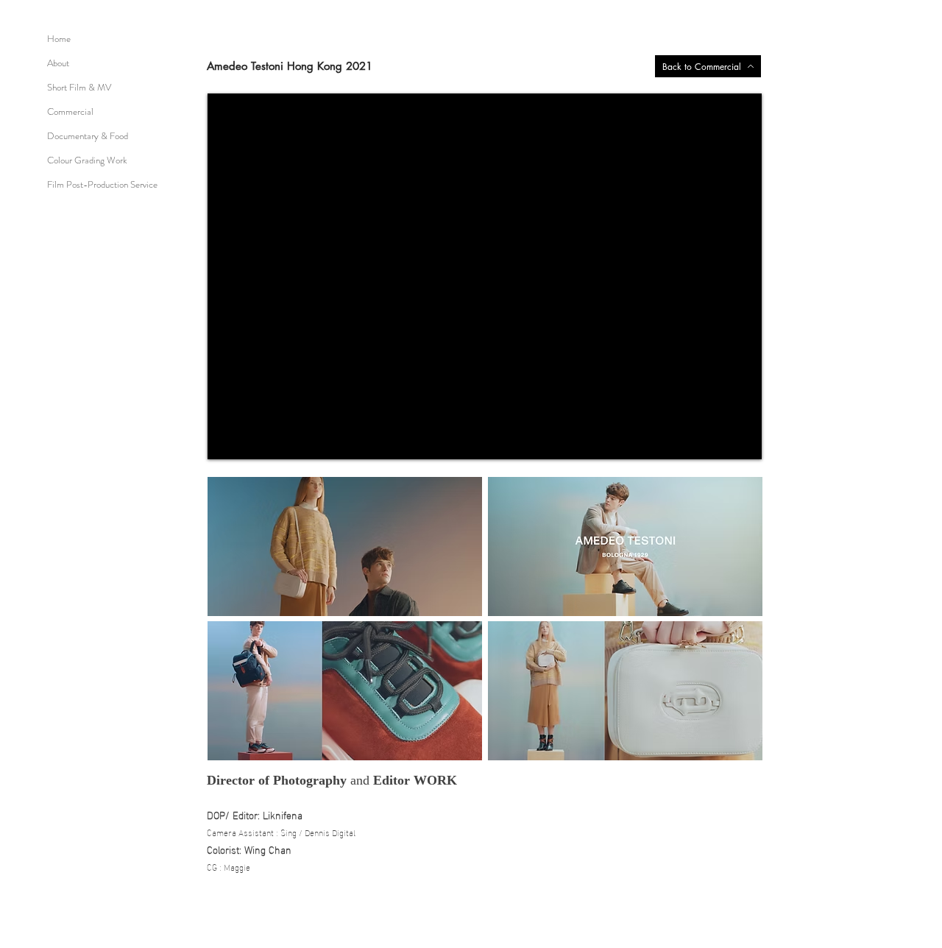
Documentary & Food (87, 136)
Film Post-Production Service (102, 184)
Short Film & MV (79, 87)
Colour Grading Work (87, 160)
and (359, 780)
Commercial (70, 111)
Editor (391, 780)
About (58, 63)
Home (59, 39)
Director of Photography (278, 780)
